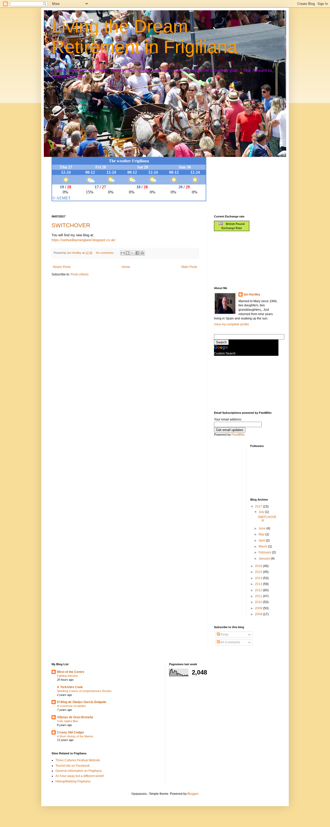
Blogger (192, 794)
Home (126, 267)
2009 (259, 608)
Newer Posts (62, 267)
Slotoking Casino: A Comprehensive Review (84, 691)
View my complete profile (231, 324)
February (265, 552)
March (263, 546)
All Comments (230, 642)
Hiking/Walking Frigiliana (72, 781)
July (262, 512)
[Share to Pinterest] (142, 253)
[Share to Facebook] (137, 253)
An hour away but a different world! (79, 776)
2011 (259, 596)
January (265, 558)
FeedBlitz (238, 434)
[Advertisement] (237, 258)
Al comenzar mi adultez (71, 705)
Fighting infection (67, 675)
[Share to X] (132, 253)
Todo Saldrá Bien (67, 721)
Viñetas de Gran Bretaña (75, 717)
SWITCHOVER (71, 225)
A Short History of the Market (75, 736)
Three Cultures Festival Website (77, 760)
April (262, 540)
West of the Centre (70, 672)
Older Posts (189, 267)
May (262, 534)
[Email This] (122, 253)
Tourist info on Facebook (72, 765)
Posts (224, 634)
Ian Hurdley (252, 294)
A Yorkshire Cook (70, 687)
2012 (259, 590)
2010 (259, 602)
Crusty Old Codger (70, 732)
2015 (259, 572)
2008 (259, 614)
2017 (259, 506)
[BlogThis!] (127, 253)
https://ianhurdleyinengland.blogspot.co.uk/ (84, 240)
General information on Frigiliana (78, 771)
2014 (259, 578)
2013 (259, 584)
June (262, 528)
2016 (259, 566)
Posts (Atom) (79, 274)
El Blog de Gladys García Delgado (81, 702)
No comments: (105, 252)
